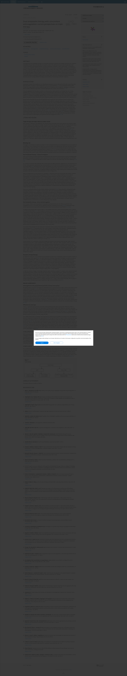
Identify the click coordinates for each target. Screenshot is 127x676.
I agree (41, 342)
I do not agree (56, 342)
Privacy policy (68, 334)
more (42, 336)
